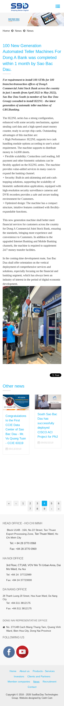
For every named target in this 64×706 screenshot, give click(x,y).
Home (13, 671)
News (36, 681)
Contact (32, 686)
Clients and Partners (38, 676)
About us (25, 671)
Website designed (28, 698)
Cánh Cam (47, 698)
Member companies (19, 681)
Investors (19, 676)
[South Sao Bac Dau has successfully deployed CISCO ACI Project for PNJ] (18, 402)
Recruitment (49, 681)
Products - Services (44, 671)
